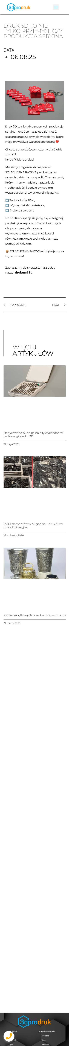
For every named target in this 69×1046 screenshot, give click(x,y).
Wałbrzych (12, 1040)
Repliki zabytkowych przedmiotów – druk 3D (35, 615)
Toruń (43, 1040)
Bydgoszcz (45, 1036)
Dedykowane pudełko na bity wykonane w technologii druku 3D (33, 434)
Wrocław (12, 1036)
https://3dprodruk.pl (19, 160)
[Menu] (56, 7)
